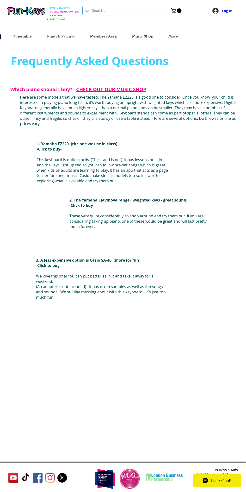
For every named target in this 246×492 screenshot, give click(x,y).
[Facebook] (38, 478)
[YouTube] (13, 478)
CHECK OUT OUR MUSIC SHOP (111, 89)
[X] (62, 478)
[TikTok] (25, 478)
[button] (177, 10)
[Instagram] (50, 478)
